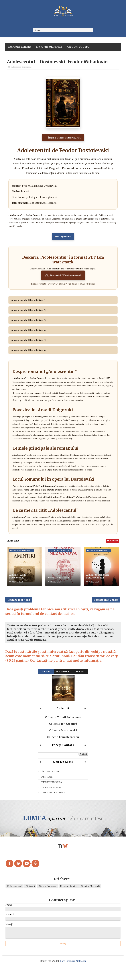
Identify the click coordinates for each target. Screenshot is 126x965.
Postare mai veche (106, 599)
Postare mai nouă (19, 599)
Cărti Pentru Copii (78, 46)
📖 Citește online (63, 236)
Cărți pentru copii (50, 772)
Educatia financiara (51, 782)
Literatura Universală (21, 67)
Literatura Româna (51, 787)
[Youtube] (27, 863)
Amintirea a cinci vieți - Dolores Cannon (98, 576)
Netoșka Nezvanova (58, 577)
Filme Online (62, 671)
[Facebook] (9, 863)
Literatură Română (19, 46)
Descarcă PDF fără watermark (66, 275)
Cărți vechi (47, 777)
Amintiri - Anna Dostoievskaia (17, 576)
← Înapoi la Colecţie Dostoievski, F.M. (63, 137)
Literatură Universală (49, 46)
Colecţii (45, 671)
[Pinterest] (18, 863)
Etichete (79, 671)
